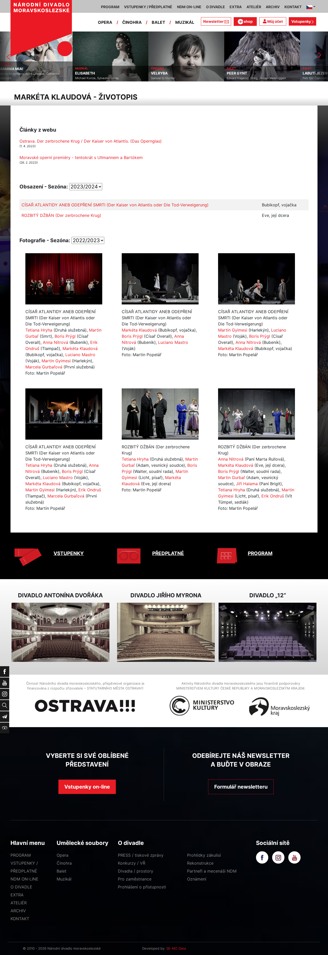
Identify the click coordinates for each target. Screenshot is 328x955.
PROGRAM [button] (110, 7)
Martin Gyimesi (56, 360)
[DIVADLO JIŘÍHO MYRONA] (166, 632)
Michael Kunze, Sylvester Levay (24, 78)
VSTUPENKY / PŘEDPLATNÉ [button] (148, 7)
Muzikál (64, 879)
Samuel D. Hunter (90, 78)
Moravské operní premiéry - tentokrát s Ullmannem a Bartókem (81, 157)
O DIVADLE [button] (215, 7)
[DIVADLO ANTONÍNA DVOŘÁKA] (60, 632)
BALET (158, 22)
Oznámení (196, 879)
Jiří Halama (247, 483)
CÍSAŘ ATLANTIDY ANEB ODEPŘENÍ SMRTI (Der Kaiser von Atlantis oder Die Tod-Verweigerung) (115, 204)
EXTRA (17, 894)
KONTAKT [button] (293, 7)
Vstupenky (301, 21)
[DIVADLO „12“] (267, 632)
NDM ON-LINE (24, 879)
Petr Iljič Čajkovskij (243, 78)
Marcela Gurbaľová (43, 366)
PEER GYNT (164, 73)
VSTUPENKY (69, 553)
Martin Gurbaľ (231, 477)
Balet (61, 871)
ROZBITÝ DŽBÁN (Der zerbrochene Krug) (61, 215)
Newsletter (213, 21)
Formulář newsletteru (241, 787)
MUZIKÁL (184, 22)
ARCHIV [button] (273, 7)
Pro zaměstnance (134, 879)
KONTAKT (20, 918)
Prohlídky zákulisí (204, 855)
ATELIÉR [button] (254, 7)
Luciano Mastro (80, 354)
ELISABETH (12, 73)
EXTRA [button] (236, 7)
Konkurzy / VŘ (131, 863)
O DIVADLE (21, 886)
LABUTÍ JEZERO (244, 73)
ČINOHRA (132, 22)
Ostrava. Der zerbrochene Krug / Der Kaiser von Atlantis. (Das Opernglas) (90, 141)
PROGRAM (260, 553)
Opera (62, 855)
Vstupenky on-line (87, 787)
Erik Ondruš (89, 489)
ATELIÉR (19, 902)
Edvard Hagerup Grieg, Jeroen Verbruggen (183, 78)
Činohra (64, 863)
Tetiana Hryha (38, 330)
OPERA (105, 22)
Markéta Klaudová (80, 348)
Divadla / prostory (135, 871)
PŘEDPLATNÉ (168, 553)
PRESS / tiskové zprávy (140, 855)
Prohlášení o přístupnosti (142, 886)
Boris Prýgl (65, 336)
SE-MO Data (176, 948)
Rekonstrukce (200, 863)
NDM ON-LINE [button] (189, 7)
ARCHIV (18, 910)
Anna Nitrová (55, 342)
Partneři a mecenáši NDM (212, 871)
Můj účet (274, 21)
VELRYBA (86, 73)
